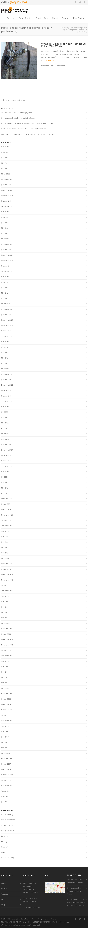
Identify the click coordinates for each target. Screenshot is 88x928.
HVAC (3, 852)
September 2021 (7, 466)
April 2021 (4, 493)
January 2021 (6, 504)
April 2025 (4, 233)
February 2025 (6, 244)
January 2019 (6, 634)
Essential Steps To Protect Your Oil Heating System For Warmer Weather (28, 134)
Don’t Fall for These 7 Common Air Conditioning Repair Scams (24, 129)
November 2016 (7, 775)
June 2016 (4, 802)
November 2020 (7, 515)
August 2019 (5, 596)
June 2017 (4, 737)
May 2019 (4, 612)
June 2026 (4, 158)
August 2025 (5, 212)
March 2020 (5, 558)
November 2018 (7, 645)
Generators (5, 836)
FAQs (3, 899)
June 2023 (4, 352)
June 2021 (4, 482)
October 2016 (6, 780)
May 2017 (4, 742)
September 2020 (7, 526)
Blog (3, 905)
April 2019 (4, 618)
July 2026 (4, 152)
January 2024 (6, 315)
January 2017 (6, 764)
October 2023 (6, 331)
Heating (4, 841)
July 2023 (4, 347)
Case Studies (25, 18)
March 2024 (5, 304)
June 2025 (4, 223)
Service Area (42, 18)
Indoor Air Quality (7, 858)
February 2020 (6, 564)
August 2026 (5, 147)
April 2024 (4, 298)
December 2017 (7, 704)
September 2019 (7, 591)
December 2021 (7, 450)
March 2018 (5, 688)
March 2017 (5, 753)
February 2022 (6, 439)
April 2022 (4, 428)
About (55, 18)
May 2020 (4, 547)
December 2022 (7, 385)
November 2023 (7, 325)
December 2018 (7, 639)
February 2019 (6, 629)
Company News (7, 825)
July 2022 (4, 412)
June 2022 (4, 417)
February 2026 (6, 179)
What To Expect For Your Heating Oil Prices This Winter (63, 45)
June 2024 (4, 288)
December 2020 (7, 509)
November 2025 (7, 195)
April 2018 (4, 683)
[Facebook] (75, 2)
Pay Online (79, 18)
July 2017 (4, 731)
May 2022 (4, 423)
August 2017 (5, 726)
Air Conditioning (7, 814)
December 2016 (7, 769)
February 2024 (6, 309)
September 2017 (7, 721)
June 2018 (4, 672)
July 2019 (4, 601)
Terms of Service (49, 919)
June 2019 (4, 607)
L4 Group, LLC (34, 925)
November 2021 (7, 455)
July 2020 (4, 536)
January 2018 (6, 699)
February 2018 (6, 693)
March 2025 (5, 239)
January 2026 (6, 185)
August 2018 (5, 661)
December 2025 (7, 190)
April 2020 (4, 553)
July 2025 (4, 217)
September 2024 (7, 271)
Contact (66, 18)
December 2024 (7, 255)
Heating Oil (62, 65)
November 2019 (7, 580)
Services (11, 18)
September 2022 (7, 401)
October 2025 (6, 201)
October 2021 (6, 461)
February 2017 (6, 758)
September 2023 (7, 336)
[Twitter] (80, 2)
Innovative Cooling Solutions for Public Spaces (18, 118)
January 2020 (6, 569)
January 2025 (6, 250)
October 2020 (6, 520)
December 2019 (7, 574)
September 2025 (7, 206)
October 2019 (6, 585)
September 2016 (7, 785)
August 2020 (5, 531)
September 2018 (7, 656)
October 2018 (6, 650)
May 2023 (4, 358)
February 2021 (6, 499)
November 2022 (7, 390)
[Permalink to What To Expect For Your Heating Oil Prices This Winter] (19, 60)
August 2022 (5, 407)
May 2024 (4, 293)
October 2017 (6, 715)
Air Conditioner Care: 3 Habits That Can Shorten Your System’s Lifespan (27, 123)
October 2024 (6, 266)
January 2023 (6, 380)
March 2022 (5, 434)
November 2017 (7, 710)
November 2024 (7, 260)
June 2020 (4, 542)
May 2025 (4, 228)
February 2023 (6, 374)
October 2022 (6, 396)
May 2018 (4, 677)
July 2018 (4, 666)
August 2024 (5, 277)
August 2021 (5, 472)
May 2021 (4, 488)
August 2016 (5, 791)
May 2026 (4, 163)
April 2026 (4, 168)
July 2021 (4, 477)
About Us (4, 894)
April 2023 (4, 363)
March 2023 (5, 369)
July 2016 (4, 796)
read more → (49, 60)
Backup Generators (8, 820)
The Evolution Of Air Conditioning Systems (17, 112)
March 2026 (5, 174)
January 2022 (6, 444)
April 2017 (4, 748)
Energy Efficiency (7, 831)
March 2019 (5, 623)
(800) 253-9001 (18, 2)
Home (3, 883)
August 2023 (5, 342)
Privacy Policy (37, 919)
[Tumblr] (84, 2)
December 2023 (7, 320)
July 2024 (4, 282)
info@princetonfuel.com (32, 907)
